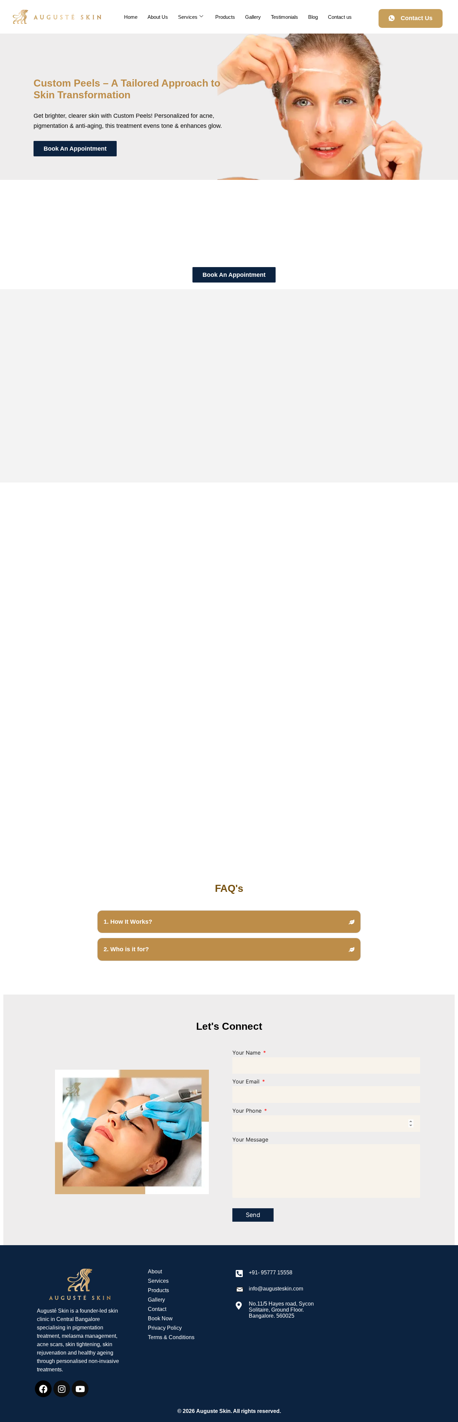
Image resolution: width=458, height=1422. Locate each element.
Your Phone (247, 1110)
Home (130, 17)
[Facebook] (43, 1388)
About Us (158, 17)
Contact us (340, 17)
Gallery (253, 17)
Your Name (247, 1052)
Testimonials (284, 17)
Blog (313, 17)
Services (187, 17)
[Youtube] (80, 1388)
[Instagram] (61, 1388)
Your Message (250, 1139)
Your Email (246, 1081)
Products (225, 17)
